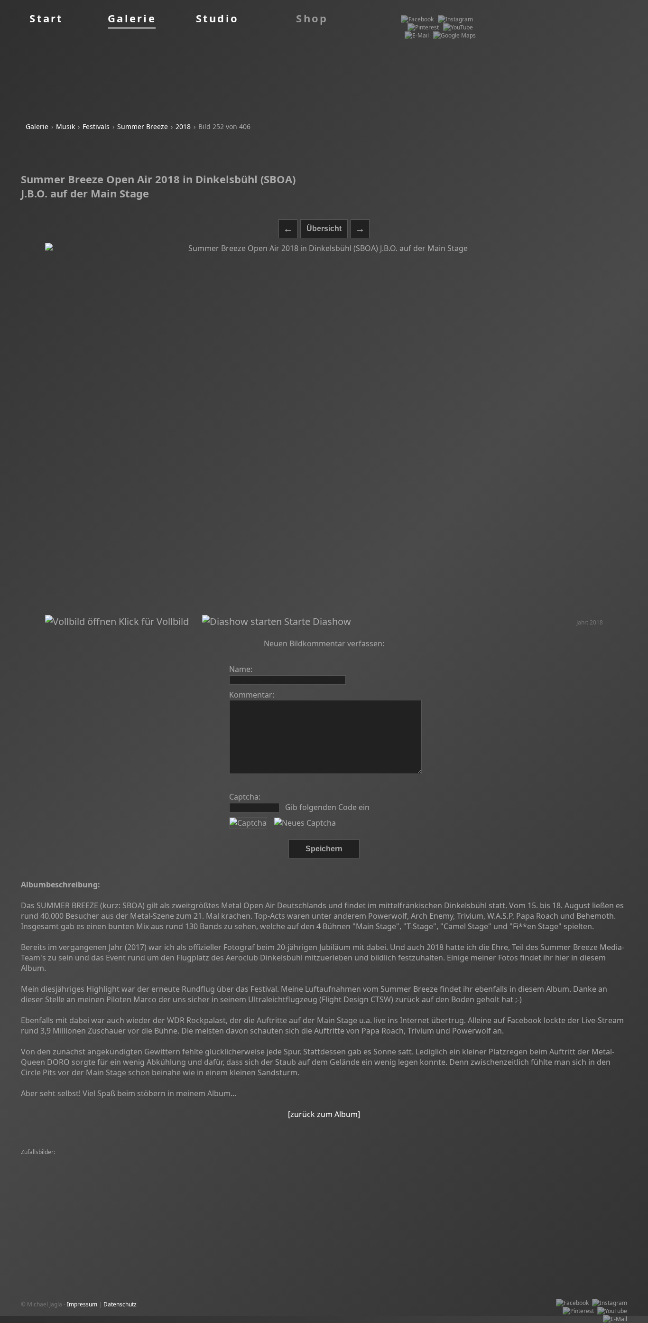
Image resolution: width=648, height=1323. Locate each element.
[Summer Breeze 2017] (218, 1160)
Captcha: (244, 797)
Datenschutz (120, 1304)
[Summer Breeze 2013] (569, 1160)
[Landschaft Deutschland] (265, 1193)
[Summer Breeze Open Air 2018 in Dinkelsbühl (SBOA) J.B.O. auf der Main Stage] (323, 429)
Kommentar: (251, 694)
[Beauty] (111, 1185)
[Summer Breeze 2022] (505, 1169)
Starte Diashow (316, 621)
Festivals (96, 126)
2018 (183, 126)
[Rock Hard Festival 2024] (150, 1160)
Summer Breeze (142, 126)
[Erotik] (103, 1160)
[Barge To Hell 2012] (382, 1169)
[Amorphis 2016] (423, 1185)
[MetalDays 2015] (244, 1177)
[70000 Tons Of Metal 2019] (485, 1185)
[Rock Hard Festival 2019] (56, 1160)
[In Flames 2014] (359, 1160)
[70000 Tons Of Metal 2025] (294, 1185)
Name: (240, 669)
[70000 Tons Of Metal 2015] (421, 1160)
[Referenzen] (117, 1169)
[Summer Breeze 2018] (54, 1177)
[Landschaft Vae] (548, 1185)
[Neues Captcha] (305, 823)
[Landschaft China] (278, 1201)
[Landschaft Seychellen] (438, 1177)
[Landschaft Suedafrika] (120, 1177)
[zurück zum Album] (324, 1114)
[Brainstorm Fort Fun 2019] (250, 1169)
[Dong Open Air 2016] (281, 1160)
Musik (65, 126)
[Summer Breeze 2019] (320, 1169)
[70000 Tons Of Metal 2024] (59, 1169)
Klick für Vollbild (152, 621)
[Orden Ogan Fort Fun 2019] (137, 1201)
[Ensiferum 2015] (395, 1201)
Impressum (82, 1304)
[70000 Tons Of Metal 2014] (174, 1169)
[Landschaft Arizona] (375, 1177)
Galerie (37, 126)
